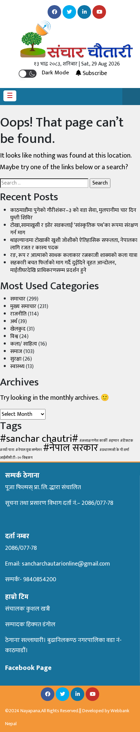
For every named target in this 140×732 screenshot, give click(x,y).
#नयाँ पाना (7, 450)
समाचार (17, 299)
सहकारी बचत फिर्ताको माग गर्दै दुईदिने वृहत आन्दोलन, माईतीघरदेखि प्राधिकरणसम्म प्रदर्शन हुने (63, 266)
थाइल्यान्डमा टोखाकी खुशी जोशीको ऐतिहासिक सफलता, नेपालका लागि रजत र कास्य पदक (73, 244)
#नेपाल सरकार (70, 448)
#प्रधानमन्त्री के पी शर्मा (114, 450)
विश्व (14, 336)
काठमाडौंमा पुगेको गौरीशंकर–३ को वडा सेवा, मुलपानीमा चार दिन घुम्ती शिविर (73, 214)
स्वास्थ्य (17, 366)
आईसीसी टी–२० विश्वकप (16, 458)
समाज (16, 351)
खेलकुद (17, 329)
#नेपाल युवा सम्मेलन (29, 450)
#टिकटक (126, 441)
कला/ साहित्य (23, 344)
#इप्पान (114, 441)
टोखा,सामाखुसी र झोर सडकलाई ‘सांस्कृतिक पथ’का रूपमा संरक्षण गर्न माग (74, 229)
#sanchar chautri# (39, 438)
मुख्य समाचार (23, 306)
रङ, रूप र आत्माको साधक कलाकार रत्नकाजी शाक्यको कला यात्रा (73, 255)
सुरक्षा (15, 359)
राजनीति (18, 314)
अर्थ (13, 321)
